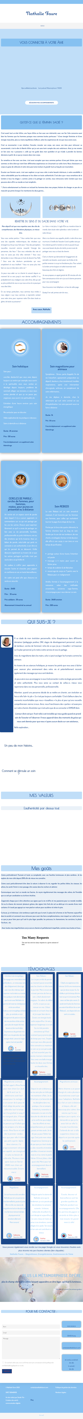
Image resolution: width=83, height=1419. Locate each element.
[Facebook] (32, 1393)
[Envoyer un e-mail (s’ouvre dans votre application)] (78, 2)
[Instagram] (36, 1393)
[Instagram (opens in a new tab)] (72, 2)
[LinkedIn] (39, 1393)
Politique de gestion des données (66, 1387)
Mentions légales (60, 1392)
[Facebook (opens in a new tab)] (69, 2)
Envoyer (7, 1371)
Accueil (41, 1415)
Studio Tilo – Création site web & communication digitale (15, 1400)
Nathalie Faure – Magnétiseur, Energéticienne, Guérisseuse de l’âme (41, 1254)
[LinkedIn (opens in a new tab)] (75, 2)
